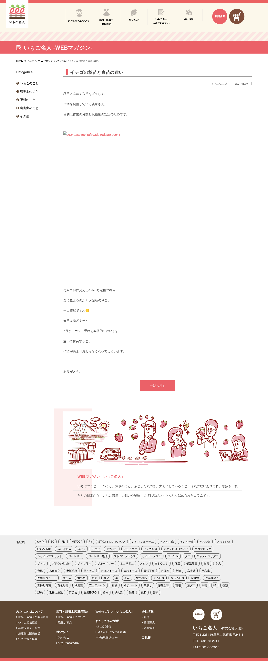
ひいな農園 (44, 549)
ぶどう (81, 549)
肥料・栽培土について (72, 617)
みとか (96, 549)
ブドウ (41, 563)
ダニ (187, 556)
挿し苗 (67, 578)
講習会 (73, 592)
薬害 (204, 585)
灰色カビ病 (177, 578)
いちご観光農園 (27, 639)
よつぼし (111, 549)
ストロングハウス (125, 556)
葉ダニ (191, 585)
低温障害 (191, 563)
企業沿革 (149, 628)
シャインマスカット (49, 556)
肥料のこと (28, 99)
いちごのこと (29, 83)
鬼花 (143, 592)
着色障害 (62, 585)
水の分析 (141, 578)
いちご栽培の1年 (68, 643)
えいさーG (186, 541)
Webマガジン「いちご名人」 (115, 611)
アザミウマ (130, 549)
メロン (144, 563)
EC (52, 541)
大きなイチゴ (109, 571)
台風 (40, 571)
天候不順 (149, 571)
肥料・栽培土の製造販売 (33, 617)
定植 (178, 571)
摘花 (94, 578)
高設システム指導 (29, 628)
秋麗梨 (79, 585)
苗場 (178, 585)
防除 (132, 592)
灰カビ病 (158, 578)
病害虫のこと (29, 108)
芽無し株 (163, 585)
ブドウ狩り (84, 563)
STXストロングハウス (112, 541)
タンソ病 (173, 556)
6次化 (40, 541)
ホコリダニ (127, 563)
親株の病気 (56, 592)
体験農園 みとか (108, 637)
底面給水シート (47, 578)
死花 (127, 578)
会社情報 (148, 611)
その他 (24, 116)
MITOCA (77, 541)
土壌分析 (71, 571)
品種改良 (54, 571)
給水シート (130, 585)
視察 (225, 585)
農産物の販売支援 (29, 633)
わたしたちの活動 (107, 621)
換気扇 (81, 578)
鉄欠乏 (119, 592)
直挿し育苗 (44, 585)
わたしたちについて (29, 611)
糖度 (114, 585)
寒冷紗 (191, 571)
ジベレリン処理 (98, 556)
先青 (206, 563)
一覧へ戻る (157, 385)
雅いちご (62, 632)
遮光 (105, 592)
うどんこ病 (167, 541)
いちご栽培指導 (27, 622)
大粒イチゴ (130, 571)
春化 (106, 578)
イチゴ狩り (150, 549)
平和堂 (206, 571)
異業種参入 (212, 578)
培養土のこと (29, 91)
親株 (40, 592)
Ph (90, 541)
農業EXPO (90, 592)
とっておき (224, 541)
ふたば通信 (64, 549)
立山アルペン (97, 585)
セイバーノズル (151, 556)
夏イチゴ (89, 571)
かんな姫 (205, 541)
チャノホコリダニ (208, 556)
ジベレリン (75, 556)
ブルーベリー (105, 563)
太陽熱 (165, 571)
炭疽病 (195, 578)
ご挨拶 (146, 637)
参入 (218, 563)
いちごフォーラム (143, 541)
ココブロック (203, 549)
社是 (146, 617)
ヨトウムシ (161, 563)
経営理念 (149, 622)
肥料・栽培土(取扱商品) (72, 611)
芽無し (148, 585)
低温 (177, 563)
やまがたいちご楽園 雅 (112, 632)
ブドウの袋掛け (61, 563)
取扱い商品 (65, 622)
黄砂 (155, 592)
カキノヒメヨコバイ (176, 549)
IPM (63, 541)
